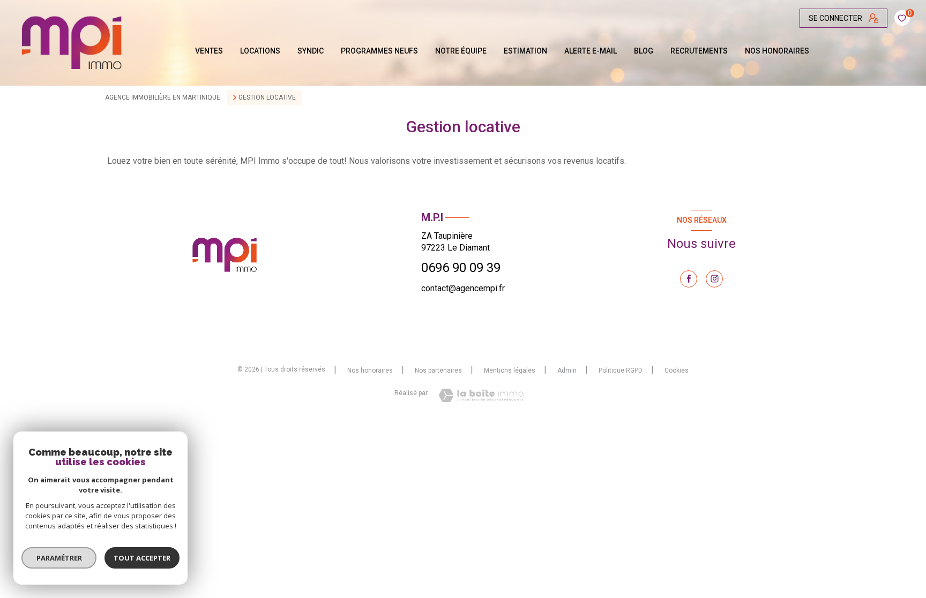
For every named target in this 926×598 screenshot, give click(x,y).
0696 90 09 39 (461, 267)
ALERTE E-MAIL (590, 51)
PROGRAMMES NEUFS (379, 51)
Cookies (676, 370)
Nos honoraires (777, 51)
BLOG (643, 51)
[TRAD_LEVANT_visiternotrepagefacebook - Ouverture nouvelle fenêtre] (688, 278)
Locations (260, 51)
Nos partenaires (438, 370)
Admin (567, 370)
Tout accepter (142, 558)
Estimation (525, 51)
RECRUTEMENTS (699, 51)
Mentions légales (509, 370)
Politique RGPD (621, 370)
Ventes (209, 51)
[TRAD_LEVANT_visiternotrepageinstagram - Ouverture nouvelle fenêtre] (714, 278)
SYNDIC (310, 51)
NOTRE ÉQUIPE (461, 51)
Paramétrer (59, 558)
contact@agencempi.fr (463, 288)
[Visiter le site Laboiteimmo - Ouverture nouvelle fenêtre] (481, 395)
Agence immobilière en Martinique (162, 97)
